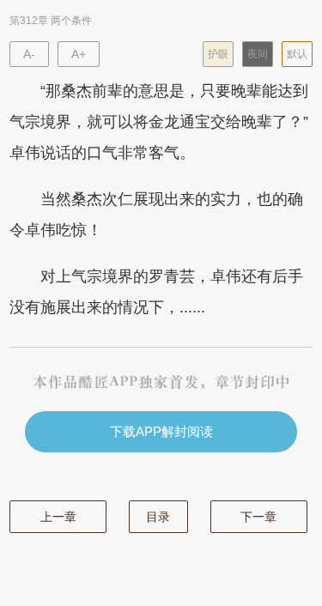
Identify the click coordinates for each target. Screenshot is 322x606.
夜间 (257, 54)
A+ (78, 54)
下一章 (258, 517)
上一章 (58, 517)
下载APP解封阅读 (161, 431)
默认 (297, 54)
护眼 (218, 54)
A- (29, 54)
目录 (158, 517)
